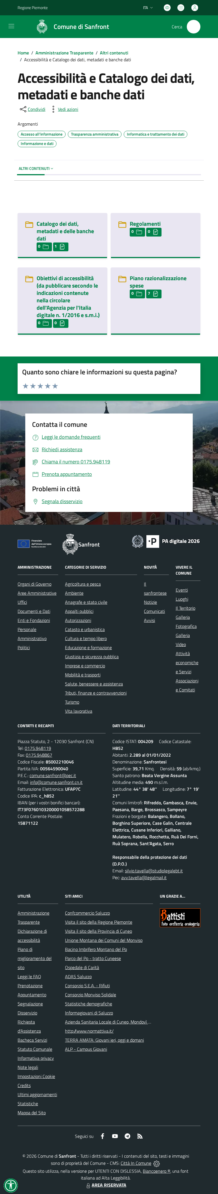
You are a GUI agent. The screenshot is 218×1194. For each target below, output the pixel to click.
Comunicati (154, 611)
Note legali (28, 1067)
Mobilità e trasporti (82, 674)
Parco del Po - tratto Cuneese (93, 958)
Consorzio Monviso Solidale (90, 994)
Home (23, 52)
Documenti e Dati (34, 611)
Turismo (72, 702)
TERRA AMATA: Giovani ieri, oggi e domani (104, 1040)
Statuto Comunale (35, 1049)
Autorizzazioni (78, 620)
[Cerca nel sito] (193, 26)
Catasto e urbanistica (85, 629)
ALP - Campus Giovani (86, 1049)
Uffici (22, 602)
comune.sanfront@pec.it (53, 775)
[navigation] (11, 26)
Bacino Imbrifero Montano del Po (96, 949)
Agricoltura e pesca (83, 584)
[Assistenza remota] (156, 1163)
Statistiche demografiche (88, 1003)
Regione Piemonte (33, 7)
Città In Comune (136, 1163)
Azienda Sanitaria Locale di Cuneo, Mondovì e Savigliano (118, 1021)
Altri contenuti (114, 52)
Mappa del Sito (32, 1112)
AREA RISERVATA (109, 1185)
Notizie (150, 602)
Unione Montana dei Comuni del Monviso (103, 940)
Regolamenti (145, 223)
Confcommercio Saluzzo (87, 913)
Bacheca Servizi (32, 1040)
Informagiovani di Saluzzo (89, 1012)
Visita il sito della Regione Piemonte (98, 922)
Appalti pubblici (79, 611)
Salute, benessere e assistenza (94, 683)
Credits (24, 1085)
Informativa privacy (36, 1058)
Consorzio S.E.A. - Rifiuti (87, 985)
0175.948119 (38, 748)
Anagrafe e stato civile (86, 602)
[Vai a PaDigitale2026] (165, 541)
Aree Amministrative (37, 593)
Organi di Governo (34, 584)
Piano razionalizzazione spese (158, 282)
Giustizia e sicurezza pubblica (92, 656)
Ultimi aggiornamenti (37, 1094)
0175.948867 (39, 755)
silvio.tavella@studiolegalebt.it (154, 870)
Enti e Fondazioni (34, 620)
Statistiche (28, 1103)
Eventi (182, 590)
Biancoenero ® (156, 1171)
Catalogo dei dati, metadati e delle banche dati (65, 231)
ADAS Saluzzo (78, 976)
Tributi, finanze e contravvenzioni (96, 692)
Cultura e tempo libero (86, 638)
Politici (24, 647)
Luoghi (182, 599)
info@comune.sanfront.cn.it (56, 782)
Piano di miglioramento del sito (35, 958)
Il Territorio (185, 608)
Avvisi (149, 620)
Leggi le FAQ (29, 976)
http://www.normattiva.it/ (89, 1031)
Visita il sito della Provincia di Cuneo (98, 931)
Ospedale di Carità (82, 967)
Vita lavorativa (78, 711)
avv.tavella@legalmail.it (144, 877)
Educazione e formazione (88, 647)
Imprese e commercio (85, 665)
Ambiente (74, 593)
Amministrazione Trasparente (64, 52)
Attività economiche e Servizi (187, 662)
